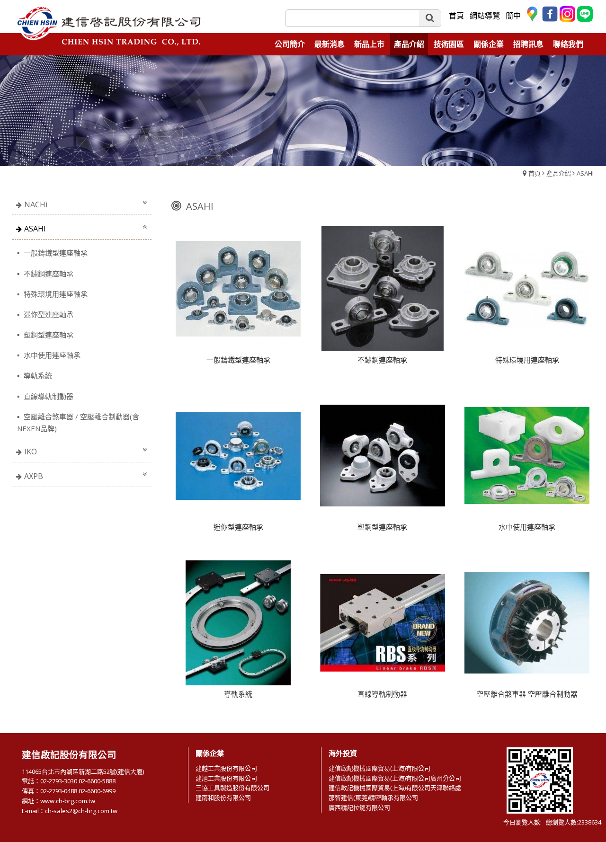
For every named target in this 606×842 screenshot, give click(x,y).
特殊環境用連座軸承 (55, 294)
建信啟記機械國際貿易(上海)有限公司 (379, 768)
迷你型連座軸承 (47, 314)
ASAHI (585, 173)
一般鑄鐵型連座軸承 (55, 252)
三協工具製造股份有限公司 (232, 787)
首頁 (534, 173)
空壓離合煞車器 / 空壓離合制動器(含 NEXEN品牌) (78, 422)
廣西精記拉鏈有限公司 (359, 807)
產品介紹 (558, 173)
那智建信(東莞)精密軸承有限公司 (373, 797)
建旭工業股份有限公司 (226, 778)
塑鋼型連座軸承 (47, 334)
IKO (30, 451)
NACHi (35, 204)
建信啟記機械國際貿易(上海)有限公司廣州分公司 (395, 778)
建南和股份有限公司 (223, 797)
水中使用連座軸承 (51, 355)
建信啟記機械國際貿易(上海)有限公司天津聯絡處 (395, 787)
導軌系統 (37, 375)
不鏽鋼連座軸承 (47, 273)
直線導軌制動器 (47, 396)
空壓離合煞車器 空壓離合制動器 (527, 694)
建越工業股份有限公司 (226, 768)
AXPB (33, 476)
